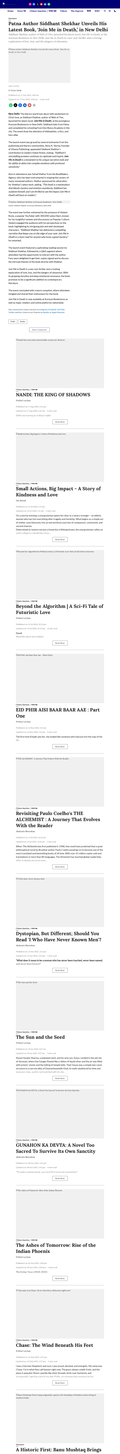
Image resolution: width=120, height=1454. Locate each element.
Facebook (52, 309)
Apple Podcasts (58, 312)
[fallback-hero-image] (60, 363)
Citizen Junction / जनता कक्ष (43, 11)
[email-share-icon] (29, 106)
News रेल (21, 11)
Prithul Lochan (23, 400)
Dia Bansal (21, 500)
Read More (60, 422)
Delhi (12, 321)
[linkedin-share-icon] (25, 106)
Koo (20, 312)
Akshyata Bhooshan (25, 831)
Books (22, 321)
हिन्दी (89, 11)
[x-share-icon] (15, 106)
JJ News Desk (14, 90)
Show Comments (39, 330)
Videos (63, 11)
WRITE (98, 11)
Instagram (43, 309)
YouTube (61, 309)
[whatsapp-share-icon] (11, 106)
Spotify (46, 312)
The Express (77, 11)
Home (11, 11)
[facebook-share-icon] (20, 106)
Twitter (11, 312)
